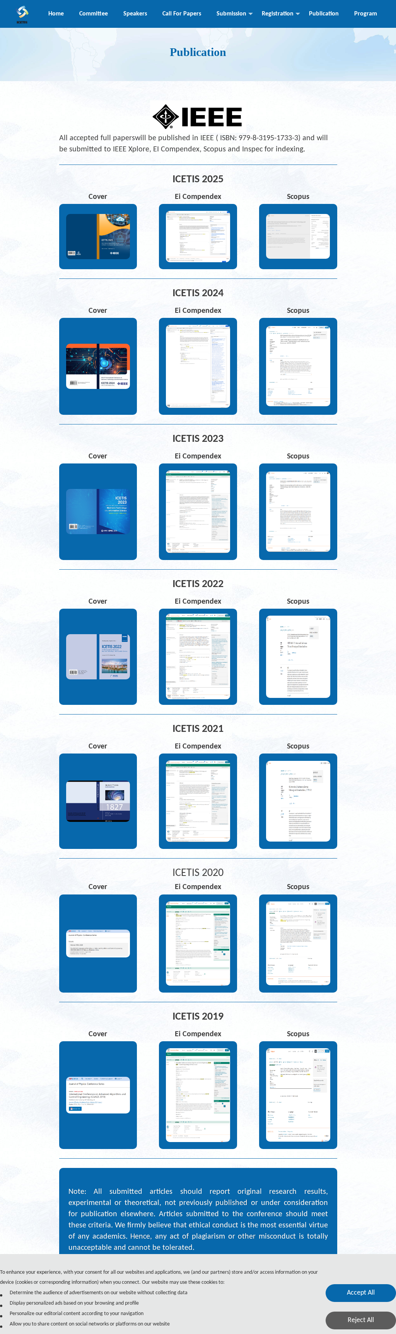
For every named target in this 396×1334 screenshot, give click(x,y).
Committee (93, 14)
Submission (231, 14)
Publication (324, 14)
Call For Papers (181, 14)
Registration (278, 14)
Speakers (135, 14)
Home (56, 14)
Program (365, 14)
